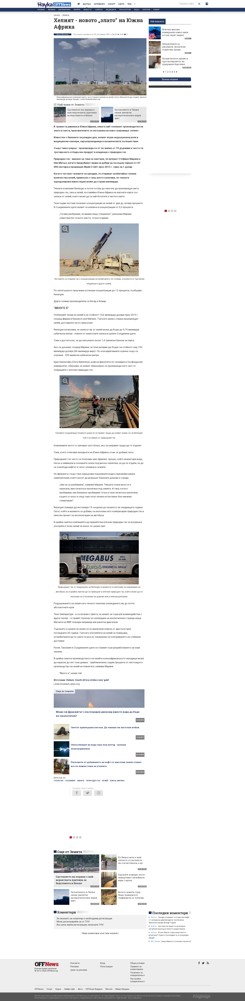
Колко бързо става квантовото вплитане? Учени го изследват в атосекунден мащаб (169, 935)
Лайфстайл (69, 989)
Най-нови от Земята (71, 104)
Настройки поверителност (137, 980)
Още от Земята (69, 852)
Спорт (111, 4)
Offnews (99, 4)
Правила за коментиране (136, 967)
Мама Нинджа (122, 989)
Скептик (146, 10)
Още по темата (65, 691)
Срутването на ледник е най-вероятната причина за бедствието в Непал (82, 112)
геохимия (70, 781)
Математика (64, 10)
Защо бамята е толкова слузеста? (176, 941)
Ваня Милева (62, 34)
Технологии (125, 10)
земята (80, 781)
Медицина (111, 10)
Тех (129, 4)
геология (58, 781)
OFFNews (39, 989)
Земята (76, 10)
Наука (87, 4)
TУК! (87, 921)
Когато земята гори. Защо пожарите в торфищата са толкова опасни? (131, 896)
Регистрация (106, 966)
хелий (105, 781)
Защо (136, 10)
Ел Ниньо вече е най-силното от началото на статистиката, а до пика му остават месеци (130, 863)
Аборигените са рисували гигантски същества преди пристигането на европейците (174, 49)
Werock (108, 989)
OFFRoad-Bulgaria (94, 989)
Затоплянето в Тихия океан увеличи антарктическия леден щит (128, 114)
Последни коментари (170, 913)
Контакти (75, 963)
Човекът (99, 10)
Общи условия (137, 963)
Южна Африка (117, 781)
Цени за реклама (78, 970)
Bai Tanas (155, 941)
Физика (51, 10)
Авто (121, 4)
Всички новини (170, 79)
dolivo (154, 917)
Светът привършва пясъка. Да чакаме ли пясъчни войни (105, 727)
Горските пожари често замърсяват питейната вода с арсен (131, 877)
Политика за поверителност (137, 974)
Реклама (74, 966)
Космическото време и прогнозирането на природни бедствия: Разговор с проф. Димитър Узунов (175, 64)
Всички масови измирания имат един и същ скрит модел (175, 32)
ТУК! (101, 924)
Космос (41, 10)
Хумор (156, 10)
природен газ (93, 781)
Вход (102, 963)
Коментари (66, 912)
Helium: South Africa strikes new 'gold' (87, 680)
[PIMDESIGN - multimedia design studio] (200, 997)
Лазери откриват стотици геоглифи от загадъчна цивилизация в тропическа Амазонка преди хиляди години (169, 920)
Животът (87, 10)
